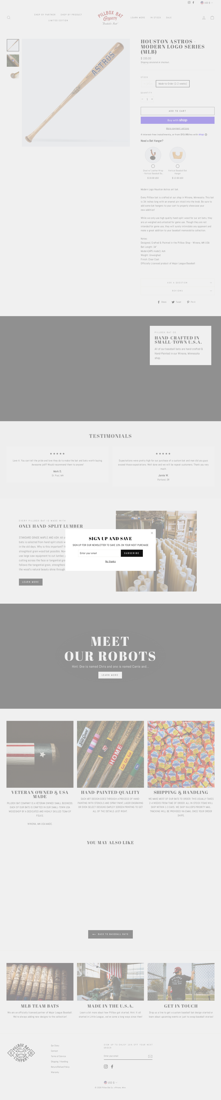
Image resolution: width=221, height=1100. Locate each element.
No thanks (110, 561)
